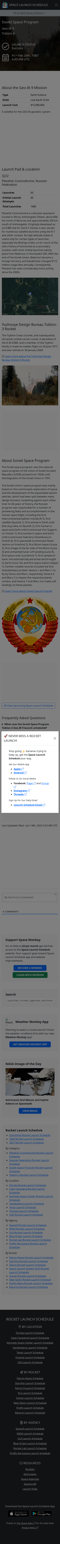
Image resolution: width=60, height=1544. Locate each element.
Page (30, 783)
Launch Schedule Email (28, 805)
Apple (17, 769)
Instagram (20, 790)
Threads (19, 794)
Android (19, 772)
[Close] (55, 738)
